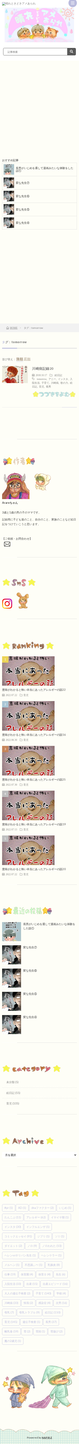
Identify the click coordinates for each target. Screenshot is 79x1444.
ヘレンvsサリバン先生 (20, 1255)
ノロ (32, 1245)
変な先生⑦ (22, 182)
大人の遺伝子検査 (17, 1293)
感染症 (44, 1303)
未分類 (10, 1082)
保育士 (44, 1274)
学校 (61, 1293)
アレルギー (36, 1217)
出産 (31, 1284)
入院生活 (12, 1284)
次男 (61, 1303)
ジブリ (43, 1236)
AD (22, 1207)
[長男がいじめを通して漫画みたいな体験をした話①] (11, 931)
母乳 (9, 1312)
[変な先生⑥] (11, 978)
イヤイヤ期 (60, 1217)
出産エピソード (55, 1284)
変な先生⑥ (22, 196)
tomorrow (42, 379)
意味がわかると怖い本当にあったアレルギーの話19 (34, 824)
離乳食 (11, 1331)
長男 (48, 386)
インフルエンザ (38, 1226)
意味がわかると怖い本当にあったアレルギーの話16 (34, 734)
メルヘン (11, 1265)
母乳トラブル (29, 1312)
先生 (60, 1274)
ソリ (59, 1236)
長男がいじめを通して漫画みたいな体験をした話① (44, 169)
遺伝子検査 (31, 1322)
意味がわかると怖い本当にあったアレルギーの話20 (34, 869)
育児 (41, 386)
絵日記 (58, 375)
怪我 (28, 1303)
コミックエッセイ (18, 1236)
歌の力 (64, 382)
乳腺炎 (54, 1265)
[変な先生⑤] (11, 1001)
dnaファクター (42, 1207)
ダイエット (13, 1245)
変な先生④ (22, 222)
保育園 (27, 1274)
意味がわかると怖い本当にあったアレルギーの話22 (34, 689)
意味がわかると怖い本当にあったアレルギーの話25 (34, 779)
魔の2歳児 (12, 1341)
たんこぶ (12, 1217)
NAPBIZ (47, 1437)
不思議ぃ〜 (33, 1265)
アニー (52, 379)
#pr (8, 1207)
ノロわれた (52, 1245)
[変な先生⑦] (11, 954)
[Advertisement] (39, 113)
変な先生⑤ (22, 209)
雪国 (40, 1331)
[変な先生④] (11, 1024)
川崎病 (55, 382)
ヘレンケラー (51, 1255)
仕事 (10, 1274)
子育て (45, 382)
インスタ (63, 379)
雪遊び (56, 1331)
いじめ (65, 1207)
